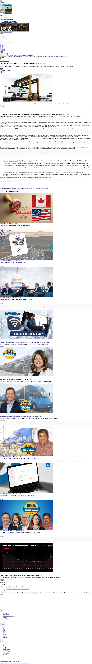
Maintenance (2, 49)
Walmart (4, 174)
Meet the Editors (7, 56)
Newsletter (12, 56)
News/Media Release (11, 260)
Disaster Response (3, 37)
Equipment (2, 43)
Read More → (2, 229)
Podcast (26, 55)
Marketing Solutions (53, 56)
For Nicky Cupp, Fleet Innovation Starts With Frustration (16, 379)
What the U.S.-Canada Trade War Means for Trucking (15, 225)
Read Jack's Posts (3, 71)
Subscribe (2, 17)
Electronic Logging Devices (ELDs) (6, 41)
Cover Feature (4, 0)
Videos (9, 55)
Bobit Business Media (46, 56)
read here (16, 128)
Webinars (23, 55)
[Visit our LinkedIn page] (2, 584)
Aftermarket (2, 35)
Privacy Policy (26, 56)
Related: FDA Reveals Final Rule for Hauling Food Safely (10, 181)
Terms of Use (7, 663)
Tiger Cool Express (83, 125)
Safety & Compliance (4, 53)
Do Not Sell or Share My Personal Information (22, 663)
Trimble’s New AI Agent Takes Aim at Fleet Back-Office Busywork (18, 495)
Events (17, 55)
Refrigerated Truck (6, 188)
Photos (1, 55)
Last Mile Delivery (35, 188)
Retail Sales (11, 188)
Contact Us (22, 56)
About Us (18, 56)
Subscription (2, 56)
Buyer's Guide (30, 55)
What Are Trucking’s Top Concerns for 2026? (12, 262)
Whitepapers (20, 55)
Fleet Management (3, 45)
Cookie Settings (39, 56)
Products (1, 51)
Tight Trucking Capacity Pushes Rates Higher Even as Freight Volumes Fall (21, 575)
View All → (2, 580)
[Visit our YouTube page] (4, 584)
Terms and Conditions (32, 56)
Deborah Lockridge (8, 223)
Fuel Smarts (2, 47)
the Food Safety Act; (61, 144)
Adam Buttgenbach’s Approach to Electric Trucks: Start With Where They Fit (21, 416)
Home (1, 61)
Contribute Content (59, 56)
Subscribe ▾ (3, 3)
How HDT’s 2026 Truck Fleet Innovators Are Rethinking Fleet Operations (20, 532)
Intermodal (19, 188)
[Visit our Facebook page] (0, 584)
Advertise (15, 56)
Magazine (11, 55)
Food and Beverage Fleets (27, 188)
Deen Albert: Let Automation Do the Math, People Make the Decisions (19, 458)
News (8, 0)
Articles (10, 0)
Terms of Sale (12, 663)
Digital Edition (6, 17)
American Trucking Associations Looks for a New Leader (16, 299)
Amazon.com (15, 188)
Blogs (14, 55)
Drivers (4, 615)
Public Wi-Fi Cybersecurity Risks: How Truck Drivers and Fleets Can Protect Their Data (24, 342)
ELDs (22, 188)
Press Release (65, 56)
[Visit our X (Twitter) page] (3, 584)
